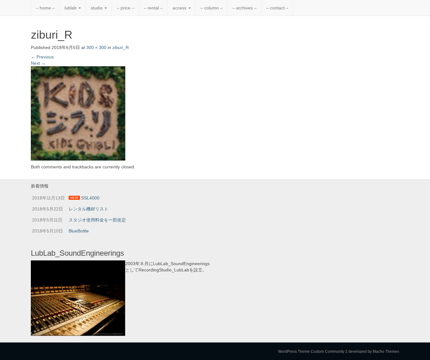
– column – (212, 7)
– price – (125, 7)
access (180, 7)
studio (97, 7)
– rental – (153, 7)
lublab (71, 7)
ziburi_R (120, 47)
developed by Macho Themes (373, 351)
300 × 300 (96, 47)
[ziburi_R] (78, 112)
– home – (45, 7)
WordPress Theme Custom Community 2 (313, 351)
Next (38, 63)
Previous (42, 56)
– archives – (244, 7)
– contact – (277, 7)
